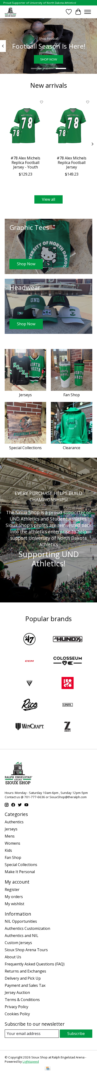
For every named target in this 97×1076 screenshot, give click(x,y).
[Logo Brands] (67, 683)
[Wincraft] (29, 727)
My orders (14, 896)
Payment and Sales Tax (25, 985)
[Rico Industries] (29, 705)
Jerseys (25, 394)
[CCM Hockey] (29, 661)
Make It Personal (20, 871)
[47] (29, 639)
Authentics (14, 821)
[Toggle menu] (87, 12)
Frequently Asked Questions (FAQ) (35, 964)
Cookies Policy (17, 1013)
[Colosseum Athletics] (67, 661)
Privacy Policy (16, 1006)
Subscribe (76, 1033)
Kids (8, 850)
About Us (13, 957)
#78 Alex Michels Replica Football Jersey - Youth (25, 162)
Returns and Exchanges (25, 971)
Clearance (71, 447)
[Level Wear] (29, 683)
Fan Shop (71, 394)
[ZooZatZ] (67, 727)
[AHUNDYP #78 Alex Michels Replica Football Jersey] (71, 125)
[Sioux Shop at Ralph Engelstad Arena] (10, 12)
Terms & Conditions (22, 999)
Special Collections (25, 447)
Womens (12, 843)
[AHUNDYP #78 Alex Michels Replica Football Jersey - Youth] (25, 125)
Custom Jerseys (18, 942)
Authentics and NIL (21, 935)
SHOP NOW (48, 59)
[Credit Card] (48, 1069)
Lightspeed (31, 1061)
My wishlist (14, 903)
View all (48, 199)
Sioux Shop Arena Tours (26, 949)
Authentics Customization (27, 928)
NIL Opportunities (21, 921)
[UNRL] (67, 705)
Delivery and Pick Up (23, 978)
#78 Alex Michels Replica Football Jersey (71, 162)
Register (12, 889)
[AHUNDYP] (67, 639)
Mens (10, 836)
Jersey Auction (17, 992)
